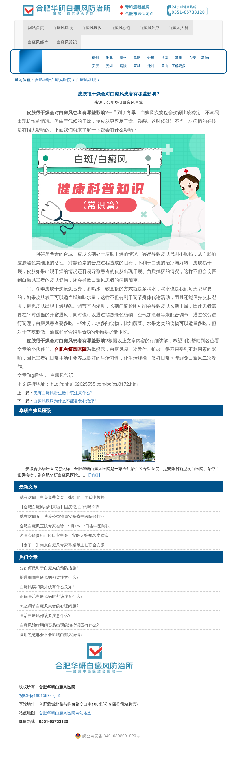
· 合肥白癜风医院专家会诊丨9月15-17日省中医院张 (63, 526)
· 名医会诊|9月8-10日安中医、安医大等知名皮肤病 (62, 535)
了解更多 (179, 65)
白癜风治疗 (149, 27)
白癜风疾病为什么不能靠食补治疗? (65, 400)
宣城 (137, 65)
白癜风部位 (38, 42)
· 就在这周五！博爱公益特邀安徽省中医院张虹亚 (61, 516)
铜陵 (123, 65)
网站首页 (36, 27)
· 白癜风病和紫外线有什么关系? (46, 586)
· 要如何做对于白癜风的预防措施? (48, 567)
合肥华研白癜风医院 (53, 79)
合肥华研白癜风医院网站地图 (65, 712)
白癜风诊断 (120, 27)
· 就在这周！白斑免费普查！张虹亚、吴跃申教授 (61, 497)
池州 (150, 65)
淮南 (164, 57)
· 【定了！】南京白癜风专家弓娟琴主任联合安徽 (61, 545)
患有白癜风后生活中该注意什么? (63, 392)
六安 (192, 57)
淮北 (109, 57)
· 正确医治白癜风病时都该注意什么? (50, 596)
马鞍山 (206, 57)
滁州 (178, 57)
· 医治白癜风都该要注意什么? (44, 615)
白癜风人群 (178, 27)
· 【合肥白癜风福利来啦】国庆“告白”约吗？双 (58, 506)
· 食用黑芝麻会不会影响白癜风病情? (50, 634)
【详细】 (94, 475)
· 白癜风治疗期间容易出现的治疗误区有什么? (58, 625)
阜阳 (137, 57)
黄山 (164, 65)
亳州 (123, 57)
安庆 (95, 65)
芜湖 (109, 65)
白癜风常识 (67, 42)
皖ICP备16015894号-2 (39, 695)
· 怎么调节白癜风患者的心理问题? (48, 606)
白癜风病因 (92, 27)
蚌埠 (150, 57)
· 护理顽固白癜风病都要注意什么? (48, 577)
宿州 (95, 57)
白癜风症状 (63, 27)
